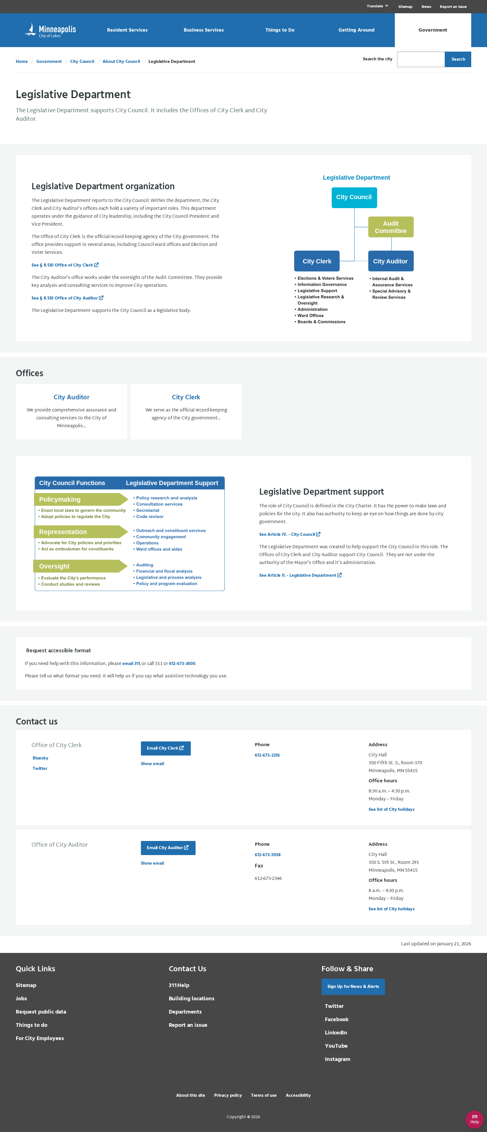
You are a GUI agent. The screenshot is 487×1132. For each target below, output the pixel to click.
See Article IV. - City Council (287, 534)
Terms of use (264, 1095)
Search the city (378, 59)
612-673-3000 (182, 664)
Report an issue (188, 1025)
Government (48, 61)
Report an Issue (453, 7)
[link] (377, 6)
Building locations (191, 998)
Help (179, 985)
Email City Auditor (165, 848)
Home (22, 61)
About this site (190, 1095)
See (62, 265)
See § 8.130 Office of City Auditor (65, 298)
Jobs (21, 998)
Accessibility (298, 1095)
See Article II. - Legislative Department (297, 575)
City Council (82, 61)
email (130, 664)
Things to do (31, 1025)
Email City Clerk (162, 748)
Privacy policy (228, 1095)
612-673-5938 (268, 855)
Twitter (40, 768)
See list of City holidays (392, 809)
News (426, 7)
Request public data (41, 1012)
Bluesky (40, 758)
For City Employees (40, 1038)
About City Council (121, 61)
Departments (185, 1012)
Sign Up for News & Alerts (353, 986)
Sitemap (406, 7)
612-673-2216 (267, 755)
